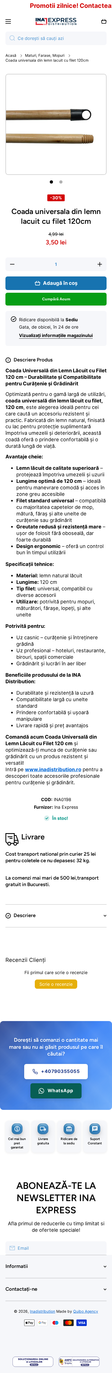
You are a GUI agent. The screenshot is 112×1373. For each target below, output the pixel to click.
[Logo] (56, 21)
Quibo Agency (85, 1311)
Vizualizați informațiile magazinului (56, 335)
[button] (104, 21)
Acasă (10, 55)
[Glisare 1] (51, 182)
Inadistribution (42, 1311)
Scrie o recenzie (56, 984)
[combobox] (56, 38)
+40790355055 (60, 1071)
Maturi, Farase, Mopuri (44, 55)
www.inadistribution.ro (53, 769)
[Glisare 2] (61, 182)
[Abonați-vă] (100, 1248)
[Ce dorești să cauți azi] (10, 38)
